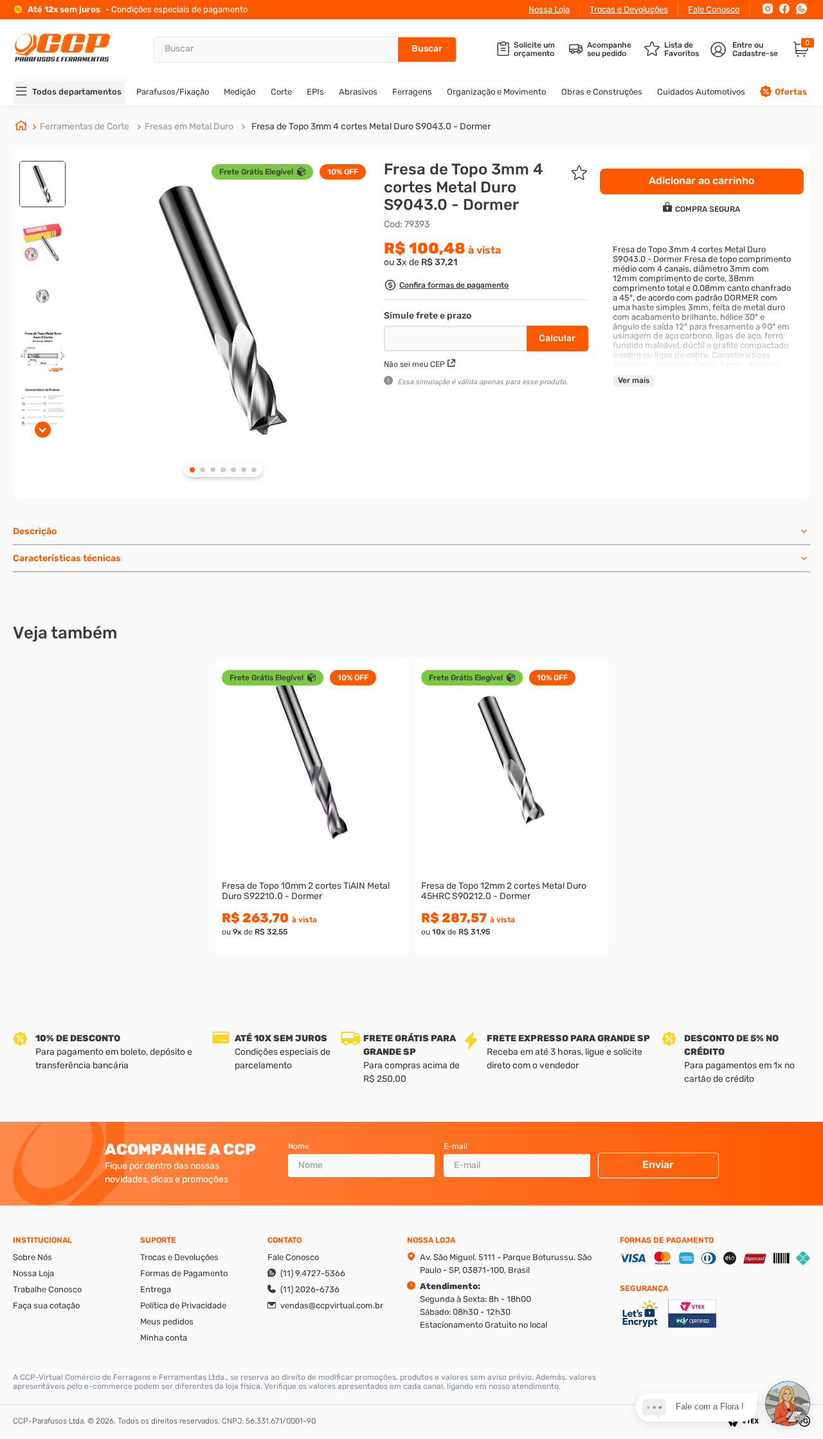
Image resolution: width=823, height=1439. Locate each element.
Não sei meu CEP (414, 364)
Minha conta (163, 1337)
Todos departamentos (77, 92)
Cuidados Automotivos (701, 92)
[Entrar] (745, 49)
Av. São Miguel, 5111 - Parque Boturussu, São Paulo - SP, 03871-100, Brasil (506, 1263)
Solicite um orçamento (534, 49)
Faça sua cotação (46, 1305)
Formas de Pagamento (184, 1273)
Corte (281, 92)
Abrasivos (358, 92)
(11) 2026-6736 (309, 1289)
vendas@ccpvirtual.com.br (331, 1305)
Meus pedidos (167, 1321)
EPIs (315, 92)
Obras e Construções (601, 92)
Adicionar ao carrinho (312, 836)
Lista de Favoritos (681, 49)
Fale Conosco (713, 9)
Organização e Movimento (496, 92)
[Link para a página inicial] (21, 126)
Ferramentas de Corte (84, 126)
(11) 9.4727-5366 (312, 1273)
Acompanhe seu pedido (609, 49)
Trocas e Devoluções (629, 9)
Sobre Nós (32, 1257)
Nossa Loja (549, 9)
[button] (446, 287)
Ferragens (412, 92)
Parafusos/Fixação (172, 92)
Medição (239, 92)
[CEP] (457, 335)
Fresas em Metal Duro (189, 126)
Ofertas (791, 92)
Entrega (155, 1289)
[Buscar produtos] (427, 49)
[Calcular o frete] (557, 338)
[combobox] (305, 49)
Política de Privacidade (183, 1305)
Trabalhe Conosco (47, 1289)
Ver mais (633, 380)
